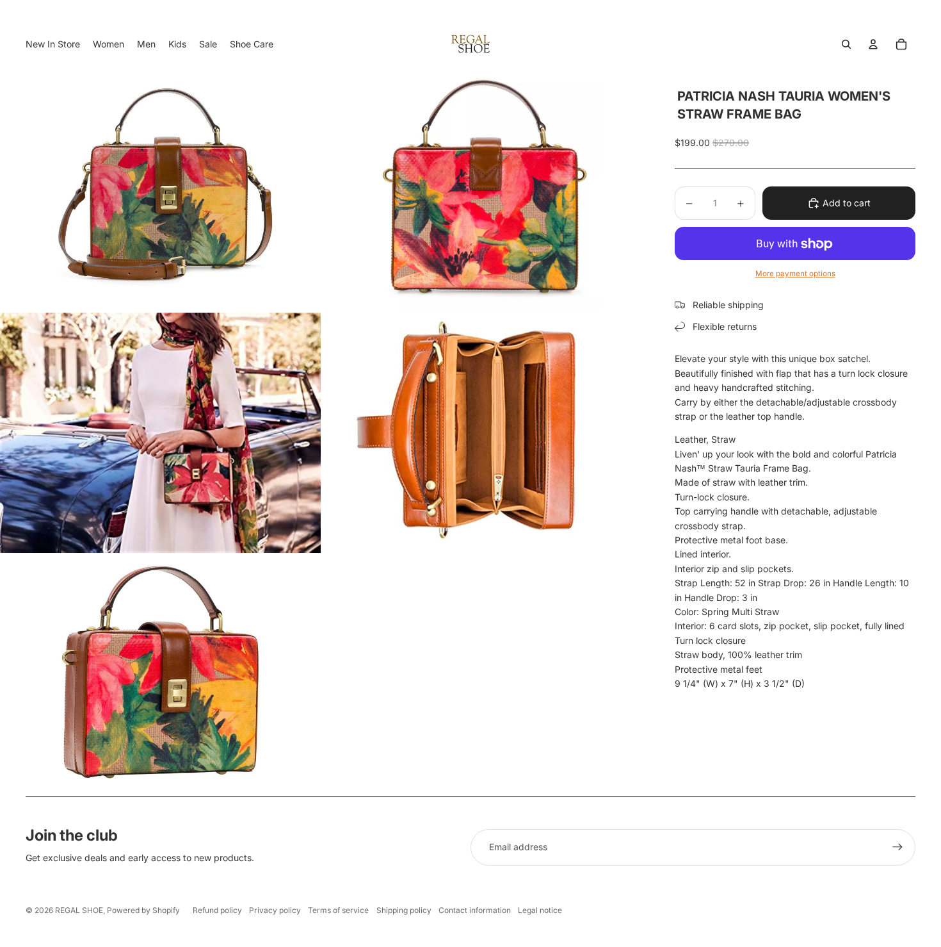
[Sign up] (897, 847)
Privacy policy (275, 910)
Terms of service (338, 910)
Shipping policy (403, 910)
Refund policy (217, 910)
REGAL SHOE (79, 910)
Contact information (474, 910)
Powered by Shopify (143, 910)
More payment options (795, 273)
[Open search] (846, 44)
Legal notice (540, 910)
